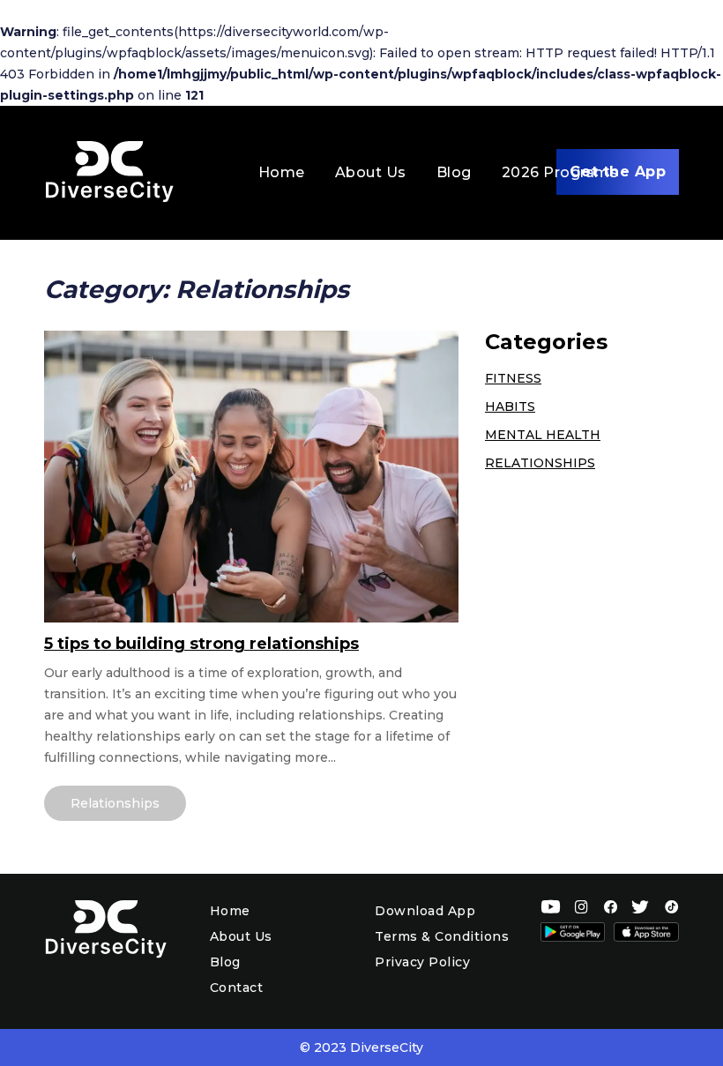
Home (281, 172)
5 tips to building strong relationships (201, 643)
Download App (425, 911)
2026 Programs (560, 172)
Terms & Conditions (442, 936)
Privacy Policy (422, 962)
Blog (454, 172)
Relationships (115, 803)
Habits (510, 406)
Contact (237, 987)
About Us (370, 172)
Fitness (513, 378)
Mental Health (542, 435)
